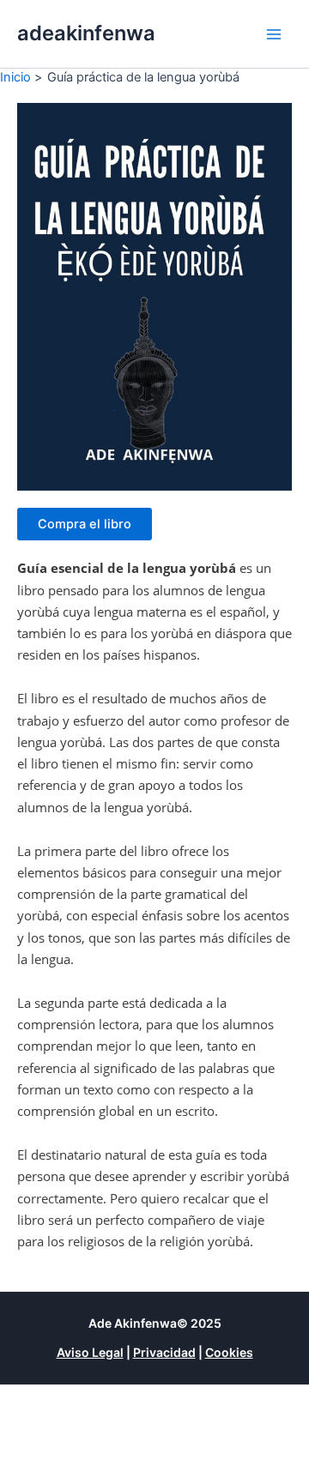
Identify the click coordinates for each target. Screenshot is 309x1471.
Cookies (229, 1352)
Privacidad (164, 1352)
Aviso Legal (90, 1352)
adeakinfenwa (86, 33)
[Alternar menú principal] (274, 34)
